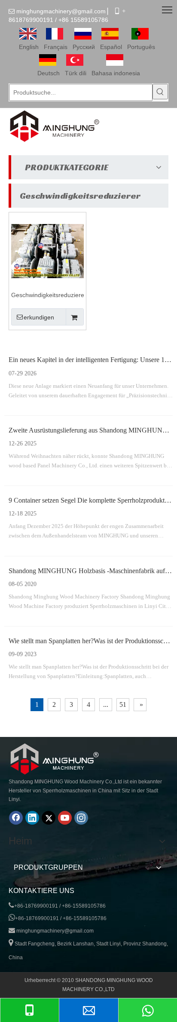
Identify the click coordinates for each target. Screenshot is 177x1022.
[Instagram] (81, 818)
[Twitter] (48, 818)
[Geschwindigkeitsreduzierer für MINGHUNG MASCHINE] (47, 250)
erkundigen (39, 317)
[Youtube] (65, 818)
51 (122, 704)
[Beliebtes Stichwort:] (160, 91)
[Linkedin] (32, 818)
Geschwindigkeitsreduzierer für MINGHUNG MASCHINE (47, 296)
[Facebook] (16, 818)
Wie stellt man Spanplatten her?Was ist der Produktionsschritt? (93, 641)
